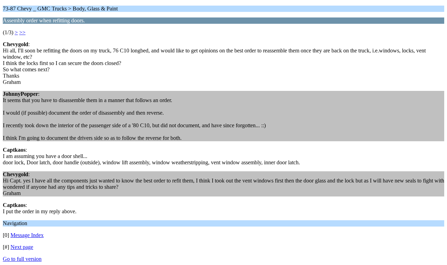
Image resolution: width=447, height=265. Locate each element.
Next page (21, 247)
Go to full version (22, 259)
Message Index (27, 235)
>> (22, 32)
